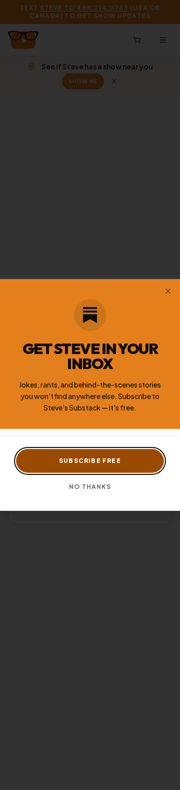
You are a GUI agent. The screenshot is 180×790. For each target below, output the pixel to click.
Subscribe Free (90, 460)
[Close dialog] (168, 291)
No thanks (90, 486)
